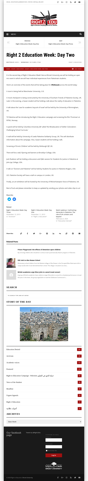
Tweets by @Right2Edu (33, 433)
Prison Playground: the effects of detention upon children (39, 250)
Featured (9, 369)
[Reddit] (73, 233)
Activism (9, 356)
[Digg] (60, 233)
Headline (9, 389)
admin (17, 62)
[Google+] (40, 233)
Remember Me (52, 451)
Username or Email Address (52, 436)
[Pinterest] (47, 233)
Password (49, 444)
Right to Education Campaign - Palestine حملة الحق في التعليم (30, 376)
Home (8, 69)
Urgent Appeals (12, 395)
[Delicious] (66, 233)
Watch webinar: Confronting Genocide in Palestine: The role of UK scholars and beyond (66, 213)
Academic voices (12, 363)
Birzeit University (28, 478)
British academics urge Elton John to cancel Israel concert (39, 272)
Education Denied (13, 349)
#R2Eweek (55, 85)
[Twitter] (34, 233)
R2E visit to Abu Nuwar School (29, 260)
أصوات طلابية (11, 409)
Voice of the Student (14, 382)
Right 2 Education (75, 62)
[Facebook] (27, 233)
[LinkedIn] (53, 233)
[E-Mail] (79, 233)
